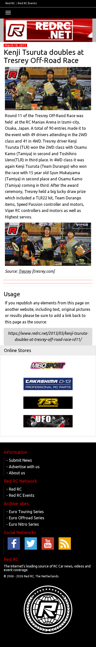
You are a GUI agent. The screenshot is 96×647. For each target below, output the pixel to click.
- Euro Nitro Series (22, 524)
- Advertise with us (23, 466)
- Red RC (14, 489)
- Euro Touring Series (25, 511)
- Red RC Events (20, 495)
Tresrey (24, 271)
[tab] (48, 350)
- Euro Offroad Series (25, 518)
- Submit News (19, 460)
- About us (15, 473)
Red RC (10, 3)
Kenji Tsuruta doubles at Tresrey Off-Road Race (44, 56)
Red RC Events (27, 3)
